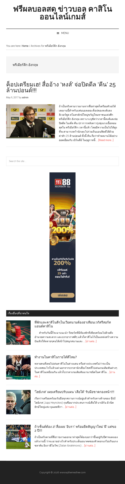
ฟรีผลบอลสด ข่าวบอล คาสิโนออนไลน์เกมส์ (62, 12)
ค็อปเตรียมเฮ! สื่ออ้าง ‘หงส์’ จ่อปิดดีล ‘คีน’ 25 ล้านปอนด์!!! (61, 87)
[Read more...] (105, 140)
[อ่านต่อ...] (91, 341)
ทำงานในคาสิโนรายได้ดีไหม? (56, 357)
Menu (65, 33)
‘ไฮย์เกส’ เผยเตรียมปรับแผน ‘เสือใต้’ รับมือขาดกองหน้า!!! (74, 392)
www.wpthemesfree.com (73, 472)
